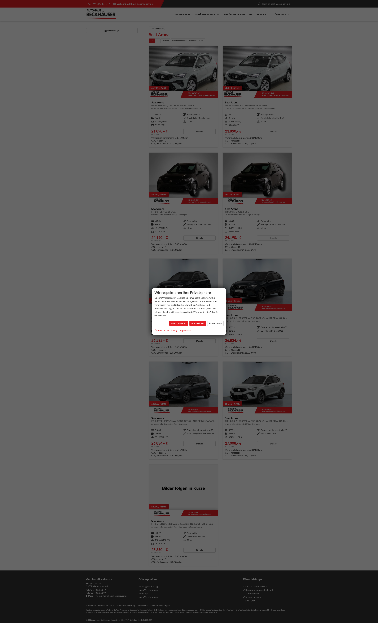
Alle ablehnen (197, 323)
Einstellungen (215, 323)
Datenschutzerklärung (165, 330)
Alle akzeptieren (178, 323)
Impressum (185, 330)
